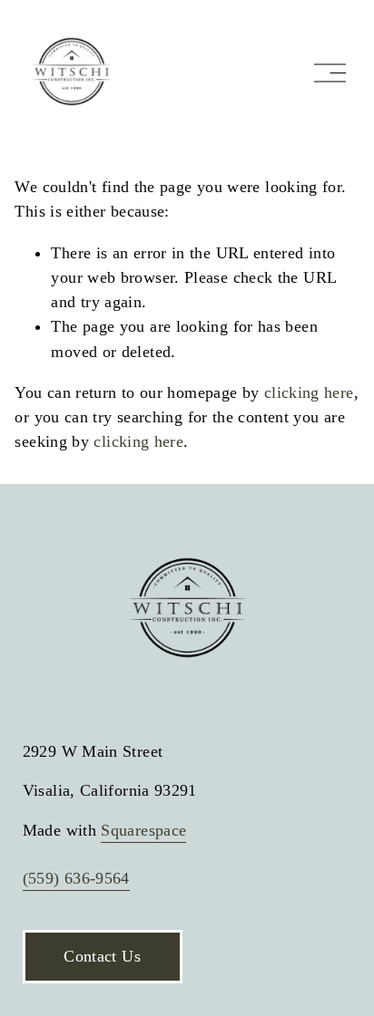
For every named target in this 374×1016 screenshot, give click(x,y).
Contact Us (102, 956)
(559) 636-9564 (76, 878)
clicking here (309, 392)
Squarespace (143, 830)
